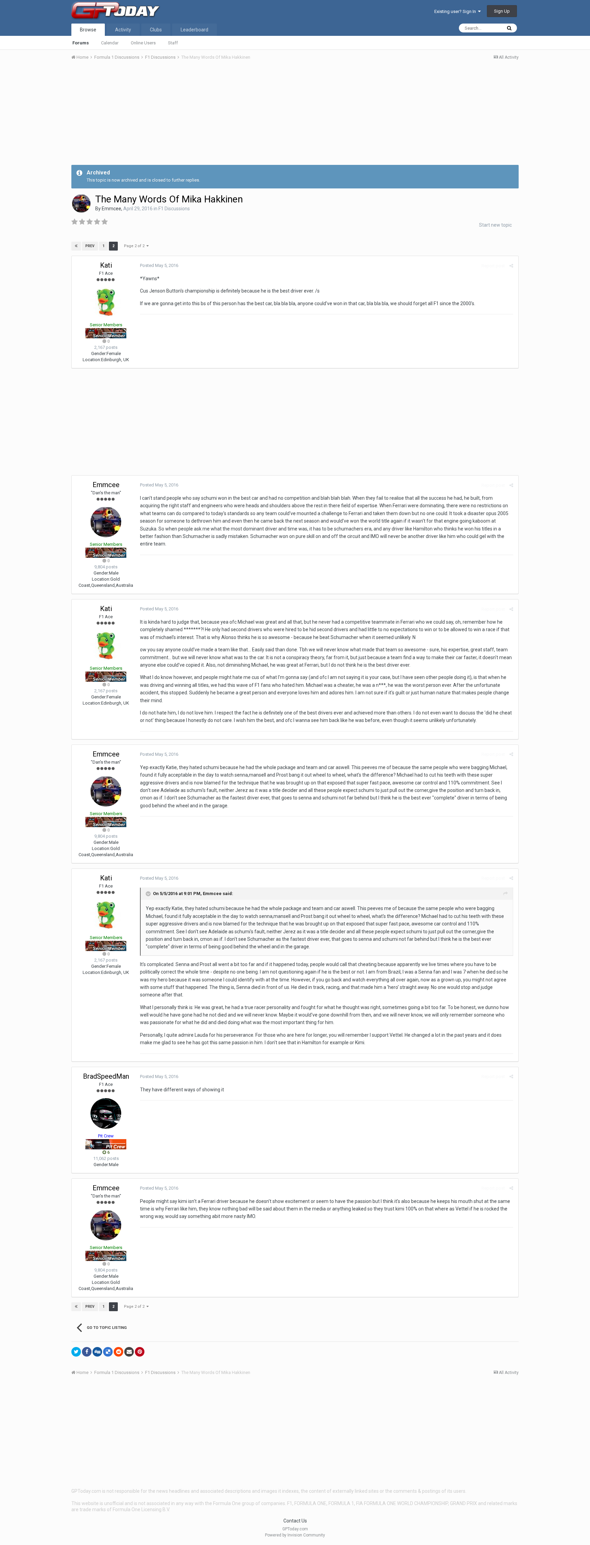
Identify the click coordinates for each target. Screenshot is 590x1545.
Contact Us (295, 1520)
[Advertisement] (295, 117)
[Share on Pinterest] (139, 1352)
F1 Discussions (174, 208)
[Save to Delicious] (108, 1352)
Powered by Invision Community (295, 1535)
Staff (173, 42)
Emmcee (111, 208)
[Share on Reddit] (118, 1352)
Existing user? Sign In (456, 11)
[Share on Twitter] (76, 1352)
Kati (106, 265)
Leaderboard (194, 29)
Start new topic (495, 225)
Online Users (143, 42)
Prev (90, 246)
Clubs (156, 29)
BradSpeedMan (106, 1076)
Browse (88, 29)
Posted (159, 265)
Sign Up (502, 11)
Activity (123, 29)
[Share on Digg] (97, 1352)
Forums (80, 42)
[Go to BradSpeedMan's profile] (105, 1113)
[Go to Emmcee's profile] (81, 203)
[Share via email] (129, 1352)
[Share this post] (511, 265)
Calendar (109, 42)
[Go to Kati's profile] (105, 302)
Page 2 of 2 (135, 246)
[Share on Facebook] (87, 1352)
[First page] (76, 246)
